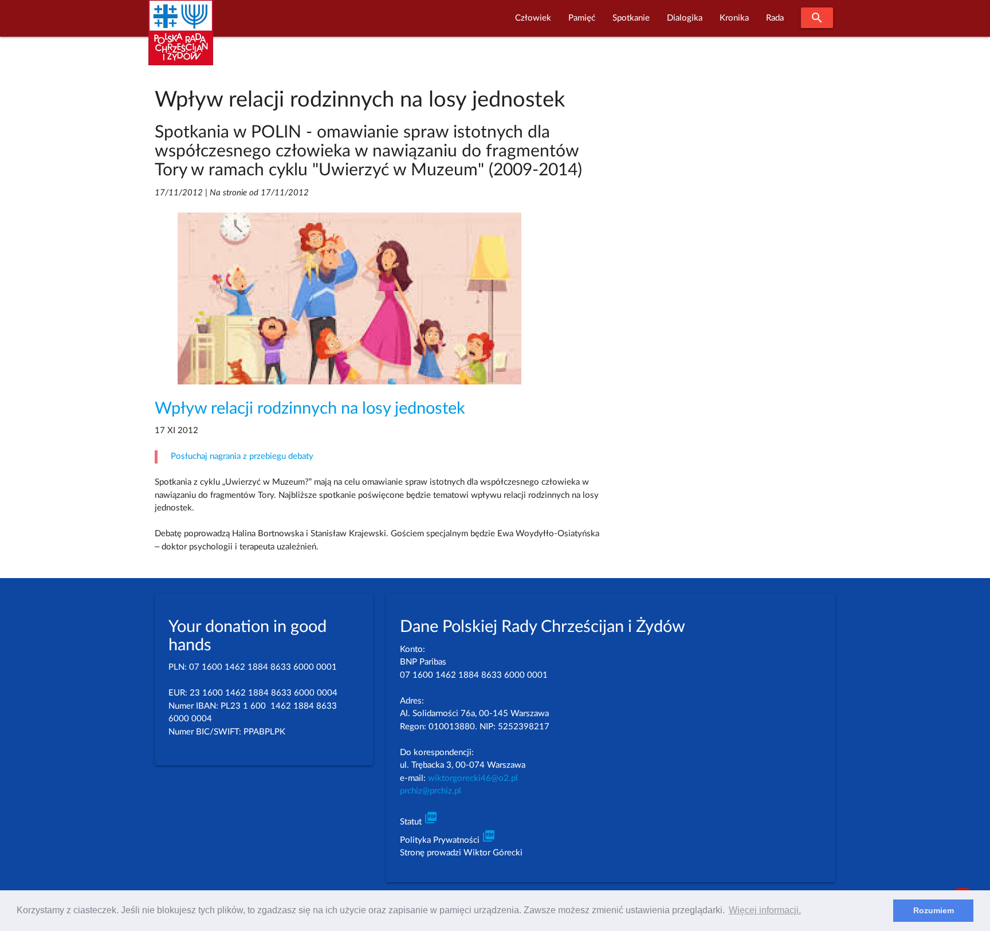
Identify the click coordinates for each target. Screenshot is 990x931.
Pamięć (581, 18)
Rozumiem (933, 910)
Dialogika (684, 18)
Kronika (734, 18)
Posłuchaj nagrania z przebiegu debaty (242, 456)
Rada (775, 18)
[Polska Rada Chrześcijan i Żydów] (180, 39)
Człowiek (533, 18)
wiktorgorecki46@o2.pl (473, 778)
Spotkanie (631, 18)
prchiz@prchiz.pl (430, 791)
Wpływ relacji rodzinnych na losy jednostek (310, 408)
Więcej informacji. (765, 910)
